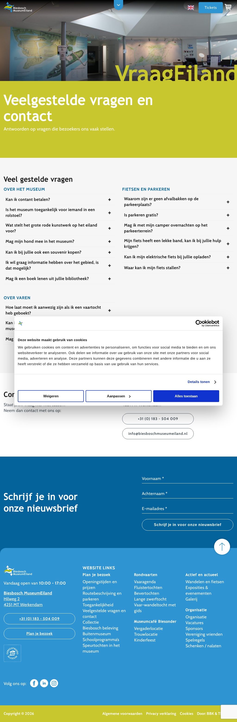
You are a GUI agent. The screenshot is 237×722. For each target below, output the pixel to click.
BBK (210, 713)
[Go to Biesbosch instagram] (54, 685)
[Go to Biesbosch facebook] (34, 685)
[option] (192, 7)
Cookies (186, 713)
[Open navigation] (118, 5)
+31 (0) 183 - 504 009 (158, 419)
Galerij (191, 599)
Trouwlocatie (146, 634)
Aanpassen (116, 396)
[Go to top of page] (222, 547)
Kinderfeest (145, 640)
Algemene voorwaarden (122, 713)
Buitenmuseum (97, 633)
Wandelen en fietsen (205, 581)
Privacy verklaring (161, 713)
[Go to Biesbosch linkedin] (44, 685)
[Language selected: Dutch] (192, 7)
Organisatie (196, 616)
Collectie (91, 622)
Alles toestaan (186, 396)
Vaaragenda (145, 581)
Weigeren (51, 396)
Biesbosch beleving (100, 628)
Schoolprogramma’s (101, 639)
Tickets (211, 7)
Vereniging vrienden (204, 634)
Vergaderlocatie (148, 628)
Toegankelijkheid (98, 604)
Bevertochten (146, 593)
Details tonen (199, 382)
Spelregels (195, 640)
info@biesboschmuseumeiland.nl (158, 433)
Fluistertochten (148, 587)
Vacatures (195, 622)
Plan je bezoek (39, 633)
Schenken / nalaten (203, 645)
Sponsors (194, 628)
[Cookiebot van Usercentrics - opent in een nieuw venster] (199, 323)
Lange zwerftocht (150, 599)
